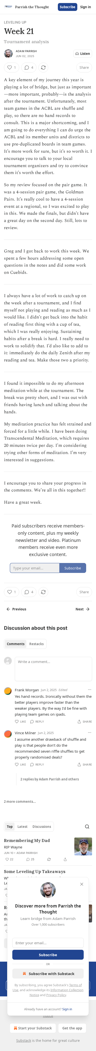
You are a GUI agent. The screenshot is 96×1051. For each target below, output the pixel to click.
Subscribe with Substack (51, 973)
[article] (48, 850)
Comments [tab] (15, 644)
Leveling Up (15, 22)
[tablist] (25, 644)
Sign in (85, 7)
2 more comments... (20, 801)
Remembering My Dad (27, 840)
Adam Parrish (26, 51)
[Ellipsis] (90, 690)
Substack (23, 1040)
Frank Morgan (27, 689)
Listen (85, 53)
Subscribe (67, 7)
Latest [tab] (22, 826)
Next (80, 609)
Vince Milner (25, 732)
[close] (82, 884)
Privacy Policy (56, 995)
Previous (19, 609)
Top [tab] (10, 826)
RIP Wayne (13, 846)
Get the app (72, 1028)
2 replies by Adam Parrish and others (49, 779)
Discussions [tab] (41, 826)
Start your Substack (35, 1028)
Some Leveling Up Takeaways (34, 871)
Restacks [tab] (36, 644)
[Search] (87, 827)
